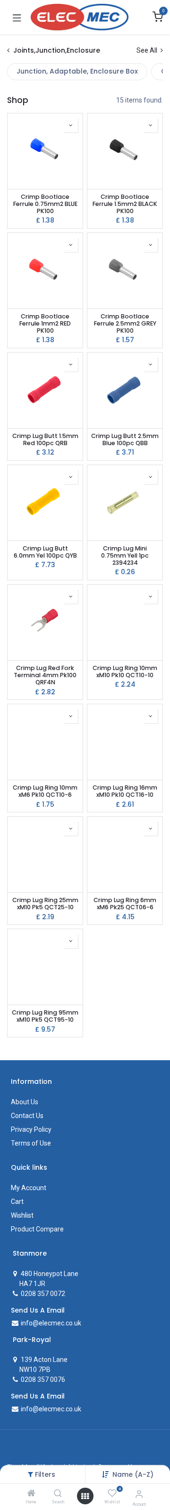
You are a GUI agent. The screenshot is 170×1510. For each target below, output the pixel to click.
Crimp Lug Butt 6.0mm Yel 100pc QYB (45, 552)
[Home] (31, 1494)
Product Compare (37, 1229)
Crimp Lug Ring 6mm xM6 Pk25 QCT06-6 (125, 903)
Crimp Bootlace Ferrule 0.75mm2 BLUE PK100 (45, 203)
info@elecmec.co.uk (50, 1323)
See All (147, 50)
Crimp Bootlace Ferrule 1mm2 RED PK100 (45, 323)
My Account (28, 1188)
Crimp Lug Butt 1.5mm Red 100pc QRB (45, 439)
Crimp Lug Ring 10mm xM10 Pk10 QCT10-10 (125, 671)
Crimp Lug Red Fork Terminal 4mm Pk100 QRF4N (45, 675)
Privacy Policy (31, 1129)
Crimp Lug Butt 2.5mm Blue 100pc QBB (125, 439)
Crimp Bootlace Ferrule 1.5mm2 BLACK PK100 (125, 203)
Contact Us (27, 1115)
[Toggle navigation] (17, 17)
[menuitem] (77, 71)
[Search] (57, 1494)
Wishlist (22, 1215)
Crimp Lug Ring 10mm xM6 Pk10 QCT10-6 (45, 791)
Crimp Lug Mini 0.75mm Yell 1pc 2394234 (125, 555)
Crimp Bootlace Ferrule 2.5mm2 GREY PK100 (125, 323)
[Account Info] (139, 1494)
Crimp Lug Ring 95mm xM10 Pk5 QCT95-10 (45, 1016)
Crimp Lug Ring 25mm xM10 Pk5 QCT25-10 (45, 903)
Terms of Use (31, 1143)
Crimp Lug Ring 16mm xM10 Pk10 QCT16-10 (125, 791)
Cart (17, 1201)
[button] (132, 1474)
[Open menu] (85, 1496)
